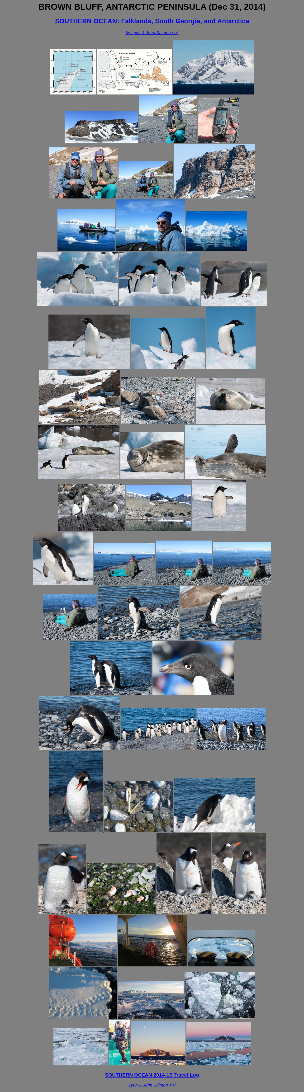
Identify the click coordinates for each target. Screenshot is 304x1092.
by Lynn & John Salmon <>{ (152, 32)
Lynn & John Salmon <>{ (152, 1085)
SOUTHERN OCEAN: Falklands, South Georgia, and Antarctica (152, 21)
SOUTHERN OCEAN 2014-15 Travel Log (152, 1075)
